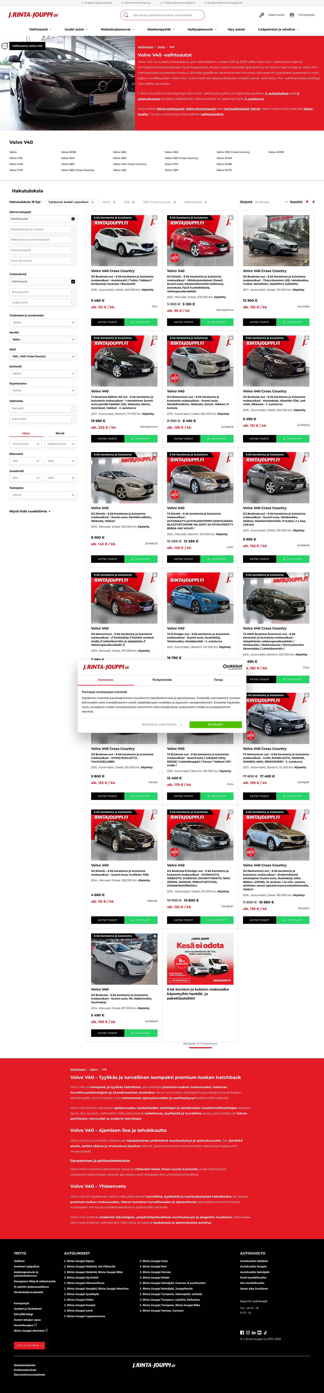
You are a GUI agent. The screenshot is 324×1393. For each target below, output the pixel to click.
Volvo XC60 (224, 164)
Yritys (20, 1253)
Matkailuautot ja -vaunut (27, 229)
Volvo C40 (16, 164)
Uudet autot (20, 302)
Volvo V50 (119, 170)
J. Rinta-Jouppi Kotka (79, 1299)
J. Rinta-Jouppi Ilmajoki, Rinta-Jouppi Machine (96, 1288)
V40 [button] (132, 202)
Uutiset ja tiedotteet (28, 1308)
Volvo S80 (119, 152)
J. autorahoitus (277, 93)
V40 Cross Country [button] (162, 202)
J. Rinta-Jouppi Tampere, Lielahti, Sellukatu (170, 1299)
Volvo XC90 (276, 152)
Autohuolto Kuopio (253, 1266)
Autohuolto (252, 1253)
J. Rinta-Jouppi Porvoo (155, 1272)
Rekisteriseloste (24, 1365)
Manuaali (18, 408)
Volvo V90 (171, 170)
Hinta (26, 433)
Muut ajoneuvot (21, 260)
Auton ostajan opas (27, 1319)
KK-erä (60, 433)
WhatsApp (142, 322)
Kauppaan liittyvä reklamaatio (35, 1281)
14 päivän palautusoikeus (31, 1286)
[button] (29, 511)
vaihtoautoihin (212, 114)
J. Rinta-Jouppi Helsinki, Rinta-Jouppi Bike (93, 1272)
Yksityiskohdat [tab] (162, 679)
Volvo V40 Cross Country (129, 164)
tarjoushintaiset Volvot (242, 109)
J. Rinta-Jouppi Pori (153, 1266)
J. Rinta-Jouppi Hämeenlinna (84, 1283)
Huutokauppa (24, 1325)
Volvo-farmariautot (201, 109)
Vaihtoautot (145, 46)
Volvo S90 (119, 158)
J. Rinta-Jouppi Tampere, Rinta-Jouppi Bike (170, 1305)
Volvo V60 (171, 152)
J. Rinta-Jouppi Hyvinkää (81, 1277)
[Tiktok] (265, 1332)
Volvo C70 (16, 170)
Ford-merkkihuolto (253, 1277)
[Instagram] (248, 1332)
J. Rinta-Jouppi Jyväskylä (81, 1294)
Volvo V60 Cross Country (181, 158)
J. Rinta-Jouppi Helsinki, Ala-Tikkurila (89, 1266)
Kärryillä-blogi (23, 1314)
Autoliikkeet (77, 1253)
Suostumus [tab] (105, 679)
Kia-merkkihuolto (252, 1283)
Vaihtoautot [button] (198, 202)
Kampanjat (21, 1303)
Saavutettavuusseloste (29, 1374)
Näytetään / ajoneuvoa (200, 1043)
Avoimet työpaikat (26, 1266)
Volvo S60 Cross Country (77, 170)
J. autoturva (254, 99)
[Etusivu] (33, 15)
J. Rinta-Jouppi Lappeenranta (84, 1316)
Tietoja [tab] (218, 679)
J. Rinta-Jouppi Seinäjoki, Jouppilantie (166, 1288)
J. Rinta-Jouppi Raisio (154, 1277)
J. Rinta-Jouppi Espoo (79, 1261)
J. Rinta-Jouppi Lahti (78, 1310)
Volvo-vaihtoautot (171, 109)
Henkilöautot (19, 218)
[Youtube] (259, 1332)
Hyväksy (215, 724)
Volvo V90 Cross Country (233, 152)
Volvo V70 (171, 164)
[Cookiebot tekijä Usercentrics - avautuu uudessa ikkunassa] (225, 667)
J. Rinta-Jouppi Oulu (154, 1261)
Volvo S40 (68, 158)
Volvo (161, 46)
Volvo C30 (16, 158)
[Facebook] (242, 1332)
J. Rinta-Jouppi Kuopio (79, 1305)
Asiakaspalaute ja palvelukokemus (26, 1274)
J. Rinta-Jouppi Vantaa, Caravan (162, 1310)
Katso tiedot (107, 322)
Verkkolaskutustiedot (28, 1292)
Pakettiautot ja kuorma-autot (30, 239)
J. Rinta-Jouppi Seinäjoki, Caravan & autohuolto (173, 1283)
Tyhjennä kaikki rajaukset (74, 202)
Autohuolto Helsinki (254, 1261)
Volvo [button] (111, 202)
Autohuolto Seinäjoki (254, 1272)
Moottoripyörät (21, 250)
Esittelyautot (20, 292)
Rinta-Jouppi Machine (29, 1330)
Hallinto (19, 1261)
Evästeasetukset (25, 1370)
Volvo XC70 (224, 170)
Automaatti (19, 419)
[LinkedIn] (254, 1332)
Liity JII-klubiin (27, 1345)
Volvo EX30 (68, 152)
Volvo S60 (67, 164)
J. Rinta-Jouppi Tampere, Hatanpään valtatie (171, 1294)
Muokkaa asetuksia (159, 724)
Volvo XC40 (224, 158)
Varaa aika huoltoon (254, 1288)
